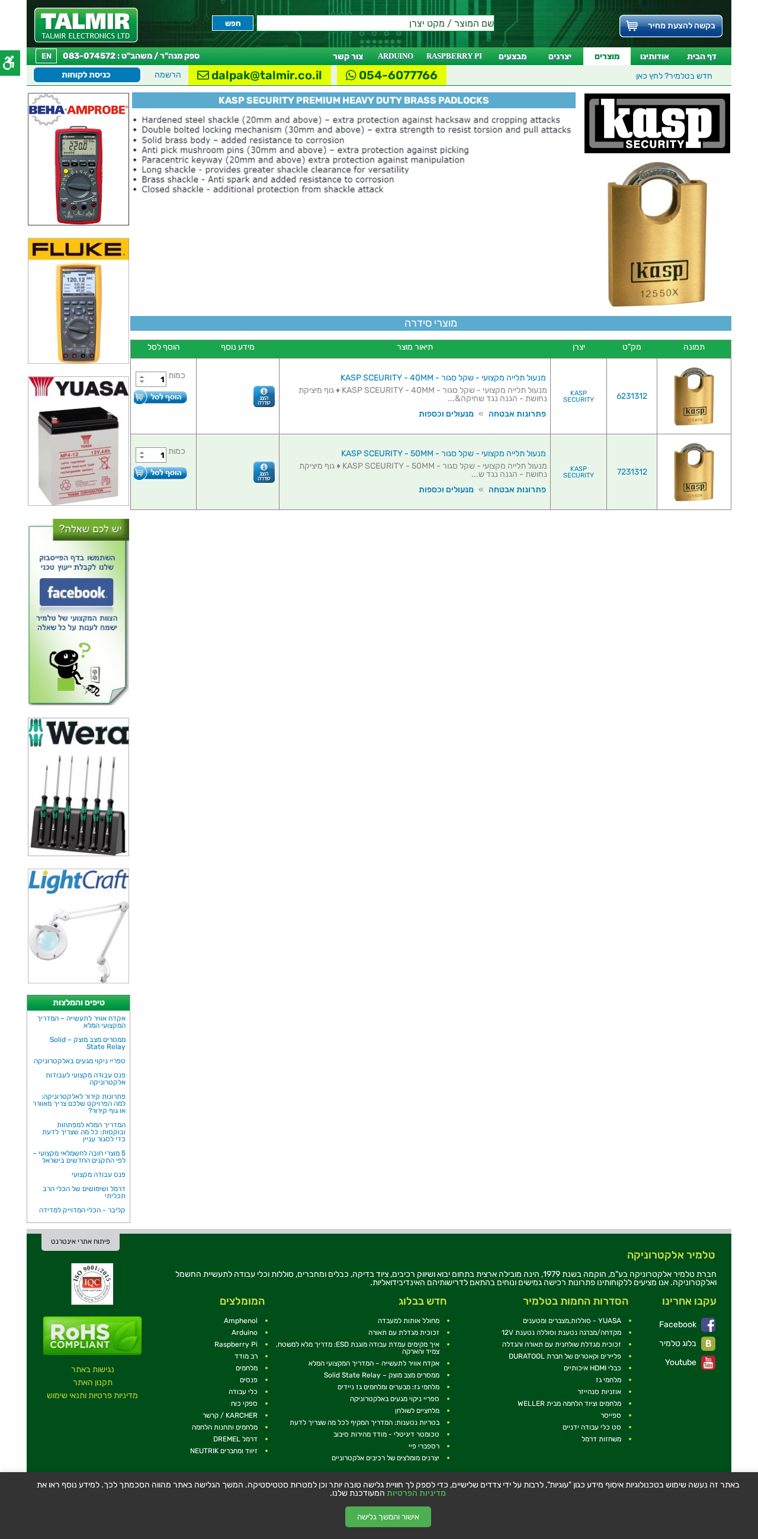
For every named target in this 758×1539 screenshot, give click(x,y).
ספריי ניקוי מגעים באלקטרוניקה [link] (80, 1061)
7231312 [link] (632, 472)
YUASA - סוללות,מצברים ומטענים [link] (572, 1321)
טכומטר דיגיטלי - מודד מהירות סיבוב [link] (386, 1434)
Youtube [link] (681, 1362)
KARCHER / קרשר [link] (230, 1415)
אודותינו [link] (654, 56)
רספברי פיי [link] (424, 1446)
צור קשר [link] (348, 56)
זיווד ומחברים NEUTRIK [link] (224, 1451)
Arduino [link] (245, 1332)
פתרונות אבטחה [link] (517, 414)
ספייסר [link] (610, 1415)
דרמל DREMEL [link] (235, 1439)
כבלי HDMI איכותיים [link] (592, 1368)
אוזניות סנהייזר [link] (599, 1392)
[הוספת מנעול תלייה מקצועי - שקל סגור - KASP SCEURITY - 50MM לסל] (160, 472)
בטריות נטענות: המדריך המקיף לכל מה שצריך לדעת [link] (364, 1422)
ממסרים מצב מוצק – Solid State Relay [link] (88, 1043)
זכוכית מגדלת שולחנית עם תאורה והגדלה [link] (561, 1344)
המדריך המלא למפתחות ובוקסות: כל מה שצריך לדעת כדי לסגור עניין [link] (84, 1132)
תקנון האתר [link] (93, 1382)
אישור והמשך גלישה (388, 1516)
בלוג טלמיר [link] (678, 1343)
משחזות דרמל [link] (601, 1439)
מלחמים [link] (247, 1368)
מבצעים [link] (512, 56)
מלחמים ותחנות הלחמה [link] (225, 1427)
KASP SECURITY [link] (578, 396)
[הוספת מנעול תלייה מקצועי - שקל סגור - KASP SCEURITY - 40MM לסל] (160, 396)
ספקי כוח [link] (244, 1403)
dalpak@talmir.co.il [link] (265, 75)
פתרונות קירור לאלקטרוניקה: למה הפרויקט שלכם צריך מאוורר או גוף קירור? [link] (79, 1103)
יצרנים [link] (559, 56)
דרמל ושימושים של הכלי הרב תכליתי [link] (84, 1192)
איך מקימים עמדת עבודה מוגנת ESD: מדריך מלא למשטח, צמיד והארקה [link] (357, 1348)
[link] (86, 25)
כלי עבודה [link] (243, 1392)
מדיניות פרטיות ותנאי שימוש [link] (92, 1395)
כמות (176, 375)
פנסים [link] (249, 1380)
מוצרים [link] (607, 56)
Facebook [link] (678, 1324)
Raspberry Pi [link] (236, 1344)
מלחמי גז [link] (608, 1380)
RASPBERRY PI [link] (454, 55)
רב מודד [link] (246, 1356)
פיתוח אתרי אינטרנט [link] (80, 1241)
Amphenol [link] (241, 1321)
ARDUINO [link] (395, 55)
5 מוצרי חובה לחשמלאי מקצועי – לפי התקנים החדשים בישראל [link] (79, 1156)
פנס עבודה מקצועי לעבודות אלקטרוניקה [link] (86, 1078)
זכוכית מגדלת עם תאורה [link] (403, 1332)
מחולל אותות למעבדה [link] (408, 1321)
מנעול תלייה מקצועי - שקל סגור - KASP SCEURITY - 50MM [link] (443, 454)
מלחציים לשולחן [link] (417, 1410)
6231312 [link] (631, 396)
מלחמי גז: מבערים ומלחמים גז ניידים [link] (388, 1387)
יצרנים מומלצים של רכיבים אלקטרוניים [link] (385, 1458)
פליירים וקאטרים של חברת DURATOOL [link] (565, 1356)
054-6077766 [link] (397, 75)
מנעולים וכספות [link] (446, 414)
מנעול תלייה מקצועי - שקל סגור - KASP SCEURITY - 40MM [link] (443, 378)
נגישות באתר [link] (92, 1369)
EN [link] (46, 55)
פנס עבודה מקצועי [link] (99, 1174)
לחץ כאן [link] (674, 76)
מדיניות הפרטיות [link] (416, 1493)
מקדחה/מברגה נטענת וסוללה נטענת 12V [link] (561, 1332)
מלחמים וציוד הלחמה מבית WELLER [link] (569, 1403)
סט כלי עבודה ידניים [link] (592, 1427)
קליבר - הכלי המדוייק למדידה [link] (82, 1210)
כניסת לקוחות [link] (86, 75)
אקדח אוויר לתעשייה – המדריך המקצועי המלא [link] (81, 1022)
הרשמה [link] (168, 75)
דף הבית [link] (702, 56)
